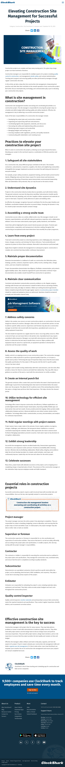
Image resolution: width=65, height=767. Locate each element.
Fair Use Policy (34, 760)
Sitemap (20, 764)
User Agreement (26, 760)
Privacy (3, 760)
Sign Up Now (32, 690)
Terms (7, 760)
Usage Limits (5, 762)
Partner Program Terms (15, 760)
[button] (63, 2)
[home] (30, 2)
